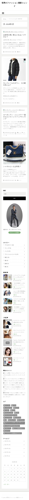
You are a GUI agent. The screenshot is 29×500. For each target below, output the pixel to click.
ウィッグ (7, 248)
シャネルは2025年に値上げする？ (12, 425)
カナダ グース (12, 420)
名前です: (5, 229)
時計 (6, 257)
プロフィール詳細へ (14, 232)
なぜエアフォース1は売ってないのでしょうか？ (14, 423)
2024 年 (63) (7, 448)
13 (4, 474)
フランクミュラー (9, 412)
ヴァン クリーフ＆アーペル (11, 415)
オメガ (13, 410)
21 (8, 477)
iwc (5, 420)
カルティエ (7, 430)
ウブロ (17, 412)
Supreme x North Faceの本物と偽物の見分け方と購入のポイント (19, 342)
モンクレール (17, 417)
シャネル (7, 410)
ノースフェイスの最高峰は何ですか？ (13, 433)
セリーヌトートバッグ (18, 358)
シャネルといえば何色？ (12, 166)
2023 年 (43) (7, 452)
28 (8, 480)
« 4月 (4, 484)
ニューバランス (8, 417)
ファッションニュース (11, 254)
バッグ (20, 132)
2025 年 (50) (7, 444)
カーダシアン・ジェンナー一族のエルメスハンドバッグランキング (14, 117)
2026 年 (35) (7, 441)
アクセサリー (9, 245)
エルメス (17, 407)
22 (11, 477)
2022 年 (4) (7, 456)
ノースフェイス (8, 407)
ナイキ (14, 405)
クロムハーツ (8, 428)
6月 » (8, 484)
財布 (19, 51)
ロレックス (7, 405)
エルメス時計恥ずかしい (19, 428)
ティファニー (21, 420)
